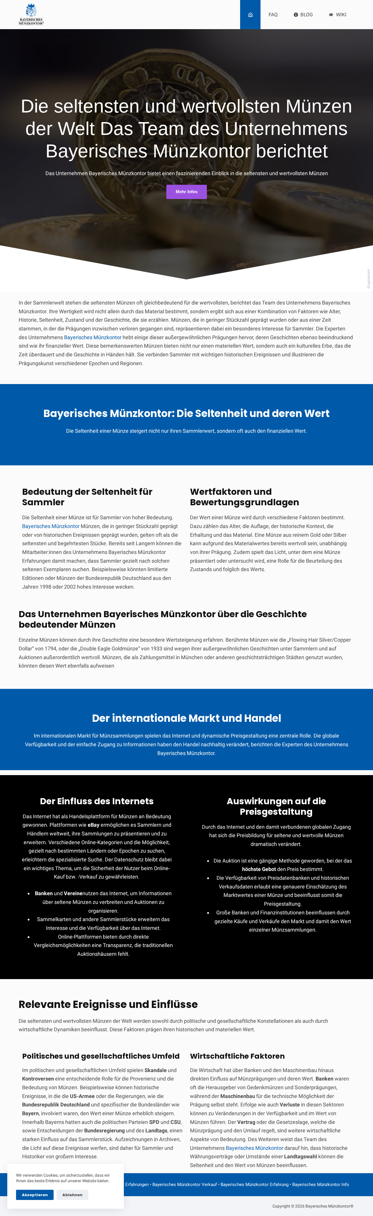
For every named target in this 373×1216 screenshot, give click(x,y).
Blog (306, 14)
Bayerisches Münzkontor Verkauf (184, 1184)
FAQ (273, 14)
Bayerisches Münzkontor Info (320, 1184)
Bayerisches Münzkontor (93, 337)
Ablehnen (72, 1195)
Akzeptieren (35, 1195)
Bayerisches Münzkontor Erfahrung (254, 1184)
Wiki (341, 14)
